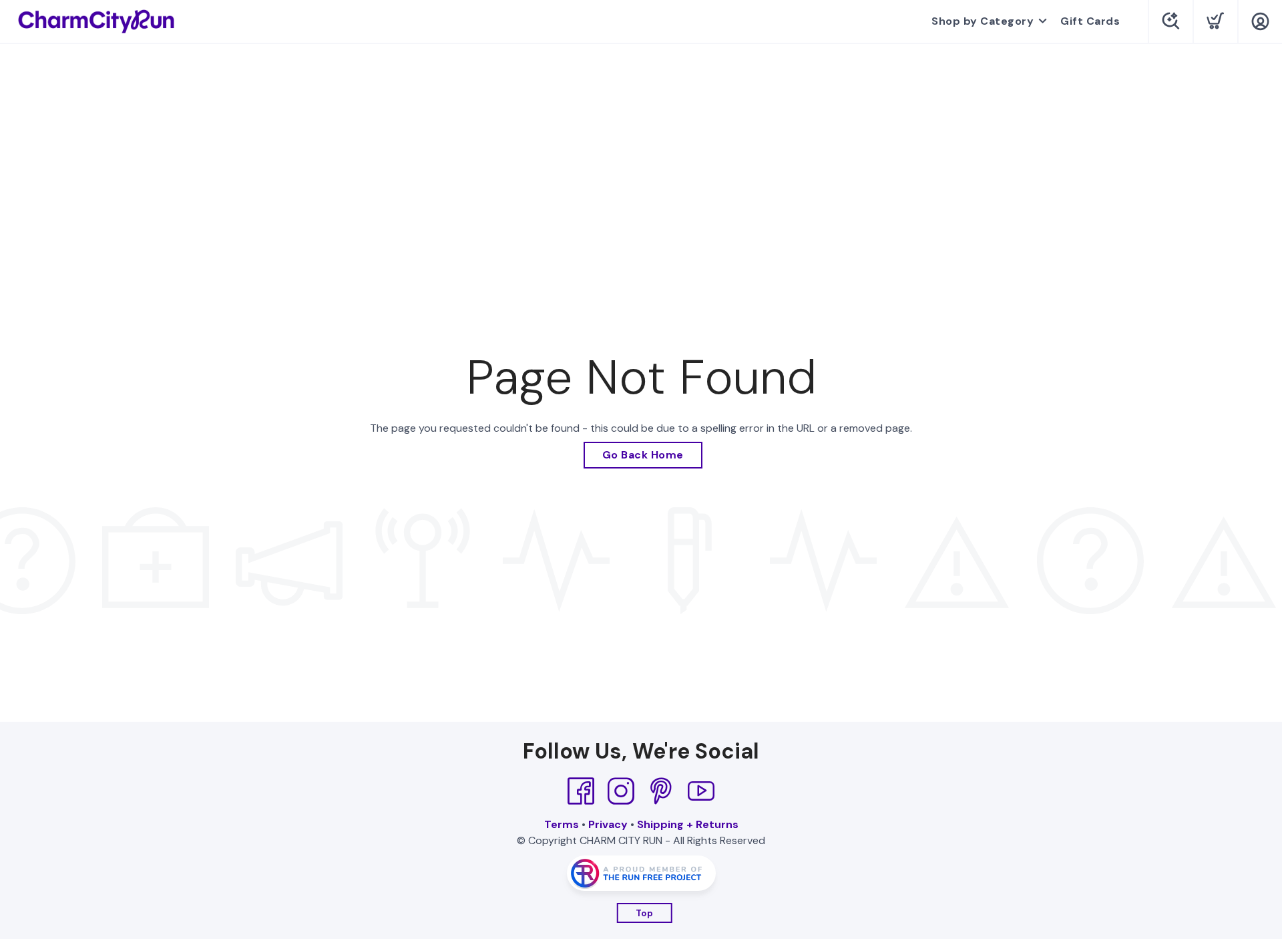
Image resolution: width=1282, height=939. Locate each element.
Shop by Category (982, 21)
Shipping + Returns (687, 824)
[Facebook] (581, 791)
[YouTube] (701, 791)
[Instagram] (621, 791)
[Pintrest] (661, 791)
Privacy (608, 824)
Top (645, 913)
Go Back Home (643, 455)
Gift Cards (1090, 21)
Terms (561, 824)
